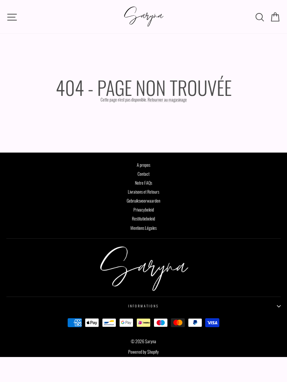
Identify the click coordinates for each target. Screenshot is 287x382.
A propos (143, 165)
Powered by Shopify (143, 351)
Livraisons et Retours (143, 191)
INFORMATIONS (143, 306)
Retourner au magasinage (167, 99)
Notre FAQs (143, 182)
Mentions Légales (143, 228)
